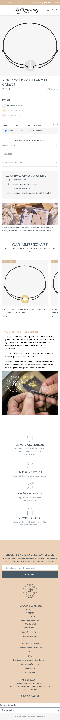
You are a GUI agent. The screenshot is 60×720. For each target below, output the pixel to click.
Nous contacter (30, 696)
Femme (30, 609)
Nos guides (30, 624)
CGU (30, 656)
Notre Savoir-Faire (30, 632)
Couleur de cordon (8, 705)
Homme (30, 613)
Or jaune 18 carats (15, 110)
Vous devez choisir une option (30, 716)
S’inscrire (30, 575)
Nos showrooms (30, 620)
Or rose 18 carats (15, 115)
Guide (55, 124)
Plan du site (30, 672)
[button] (52, 10)
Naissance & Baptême (30, 606)
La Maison (30, 617)
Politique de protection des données (30, 660)
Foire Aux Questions (30, 644)
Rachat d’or (30, 668)
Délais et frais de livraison (30, 648)
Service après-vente (30, 664)
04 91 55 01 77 (12, 2)
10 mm (11, 130)
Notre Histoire (30, 628)
